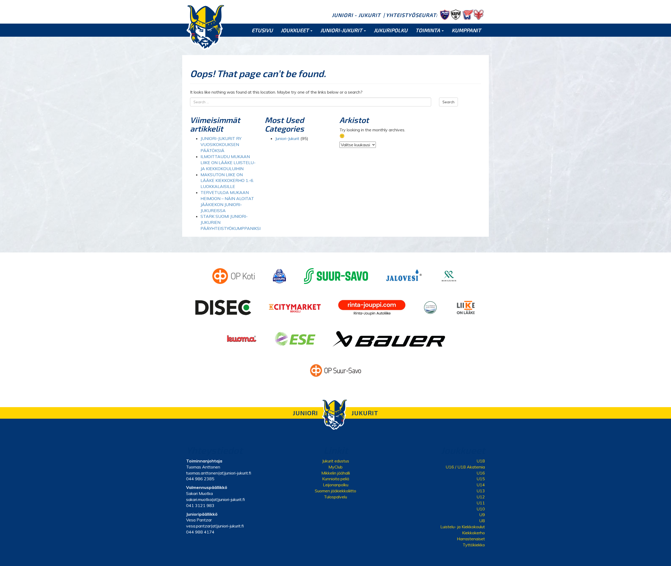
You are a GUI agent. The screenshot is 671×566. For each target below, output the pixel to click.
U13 (481, 490)
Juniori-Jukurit (287, 138)
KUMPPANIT (466, 30)
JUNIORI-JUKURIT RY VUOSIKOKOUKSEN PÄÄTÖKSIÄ (221, 144)
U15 (481, 478)
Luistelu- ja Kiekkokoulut (462, 526)
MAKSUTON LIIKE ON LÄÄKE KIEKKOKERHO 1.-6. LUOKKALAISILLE (227, 180)
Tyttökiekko (474, 544)
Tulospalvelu (335, 496)
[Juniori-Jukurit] (205, 27)
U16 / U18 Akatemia (465, 467)
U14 (481, 484)
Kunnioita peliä (335, 478)
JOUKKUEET (295, 30)
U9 (482, 514)
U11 (481, 502)
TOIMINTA (428, 30)
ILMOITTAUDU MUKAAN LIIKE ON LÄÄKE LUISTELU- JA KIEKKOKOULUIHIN (228, 162)
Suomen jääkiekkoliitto (335, 490)
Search (448, 102)
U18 (481, 460)
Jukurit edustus (335, 460)
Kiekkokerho (473, 532)
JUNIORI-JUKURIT (341, 30)
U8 (482, 520)
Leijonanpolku (335, 484)
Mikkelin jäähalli (335, 473)
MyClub (335, 467)
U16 (481, 473)
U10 (481, 508)
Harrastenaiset (471, 538)
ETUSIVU (262, 30)
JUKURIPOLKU (391, 30)
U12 (481, 496)
